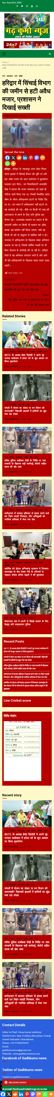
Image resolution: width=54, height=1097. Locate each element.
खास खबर (21, 351)
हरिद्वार (21, 76)
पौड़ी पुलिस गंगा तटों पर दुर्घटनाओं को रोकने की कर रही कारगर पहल (29, 299)
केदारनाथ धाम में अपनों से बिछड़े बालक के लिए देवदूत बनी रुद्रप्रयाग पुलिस (27, 601)
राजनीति (40, 351)
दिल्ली (35, 562)
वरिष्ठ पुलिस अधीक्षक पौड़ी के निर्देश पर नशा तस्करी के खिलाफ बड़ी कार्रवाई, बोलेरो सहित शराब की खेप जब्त (27, 440)
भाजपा (34, 351)
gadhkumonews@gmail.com (16, 1050)
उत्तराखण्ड (10, 76)
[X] (13, 157)
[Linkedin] (25, 157)
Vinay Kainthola (10, 116)
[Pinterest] (30, 157)
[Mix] (42, 157)
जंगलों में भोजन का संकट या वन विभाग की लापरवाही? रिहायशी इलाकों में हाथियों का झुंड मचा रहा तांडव (27, 387)
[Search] (50, 54)
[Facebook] (7, 157)
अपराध (12, 457)
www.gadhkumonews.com (26, 1053)
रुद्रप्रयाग (32, 618)
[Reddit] (19, 157)
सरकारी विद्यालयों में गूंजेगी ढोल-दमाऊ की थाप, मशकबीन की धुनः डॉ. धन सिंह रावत (26, 284)
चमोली (35, 510)
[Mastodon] (36, 157)
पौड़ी (28, 351)
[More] (13, 163)
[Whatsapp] (7, 163)
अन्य (3, 76)
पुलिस (26, 457)
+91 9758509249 (19, 1042)
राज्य (16, 76)
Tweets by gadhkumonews (16, 1076)
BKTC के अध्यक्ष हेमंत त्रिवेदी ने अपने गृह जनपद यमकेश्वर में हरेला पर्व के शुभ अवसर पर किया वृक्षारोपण (27, 334)
